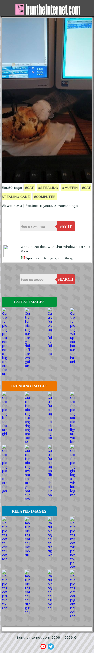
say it (66, 226)
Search (65, 279)
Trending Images (29, 386)
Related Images (29, 511)
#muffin (70, 188)
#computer (44, 197)
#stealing (48, 188)
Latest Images (29, 302)
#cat (29, 188)
